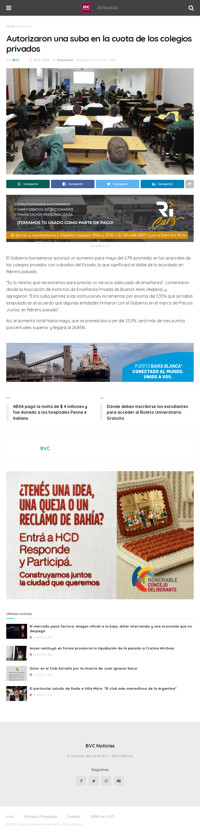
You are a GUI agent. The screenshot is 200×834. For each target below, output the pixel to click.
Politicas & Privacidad (40, 816)
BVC (16, 60)
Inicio (10, 816)
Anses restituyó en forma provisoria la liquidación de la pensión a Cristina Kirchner (102, 648)
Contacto (73, 816)
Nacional (25, 26)
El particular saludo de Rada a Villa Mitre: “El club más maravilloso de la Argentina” (103, 688)
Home (10, 26)
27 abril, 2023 (39, 60)
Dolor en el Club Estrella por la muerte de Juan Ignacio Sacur (84, 668)
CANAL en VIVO (102, 816)
